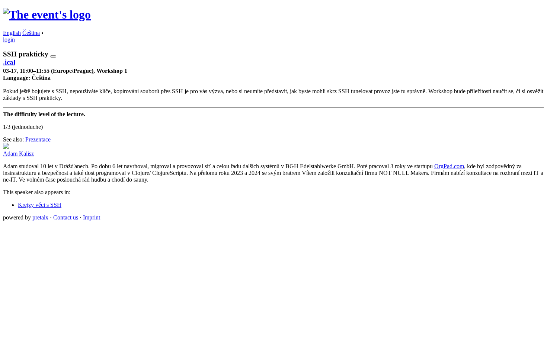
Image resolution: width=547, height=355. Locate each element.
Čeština (31, 33)
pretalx (40, 217)
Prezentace (38, 139)
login (9, 39)
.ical (9, 62)
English (12, 33)
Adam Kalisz (18, 153)
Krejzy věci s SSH (39, 205)
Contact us (65, 217)
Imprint (91, 217)
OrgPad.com (449, 166)
